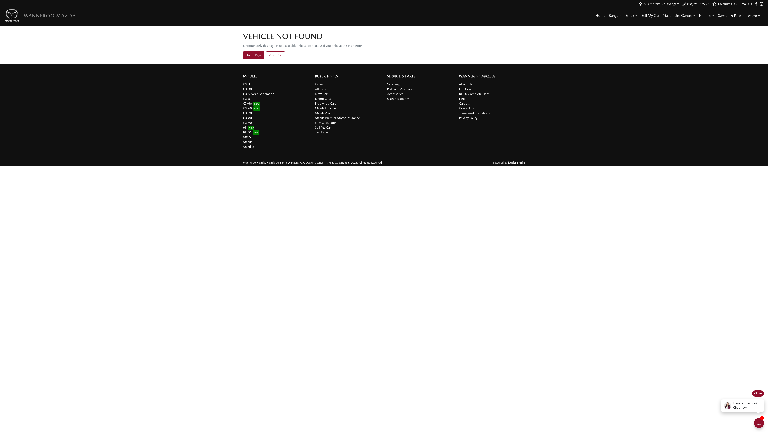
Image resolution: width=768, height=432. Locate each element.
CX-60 (247, 108)
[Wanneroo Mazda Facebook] (757, 4)
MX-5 (247, 137)
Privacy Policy (468, 118)
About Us (465, 84)
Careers (464, 103)
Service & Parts (729, 15)
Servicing (393, 84)
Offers (319, 84)
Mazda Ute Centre (677, 15)
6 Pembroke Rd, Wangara (661, 4)
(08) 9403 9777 (698, 4)
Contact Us (466, 108)
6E (244, 127)
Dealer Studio (516, 162)
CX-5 (246, 99)
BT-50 (247, 132)
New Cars (321, 94)
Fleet (462, 99)
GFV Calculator (325, 123)
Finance (705, 15)
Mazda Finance (325, 108)
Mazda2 (248, 142)
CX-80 (247, 118)
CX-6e (247, 103)
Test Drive (322, 132)
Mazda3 (248, 147)
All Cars (320, 89)
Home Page (254, 55)
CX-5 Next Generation (258, 94)
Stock (629, 15)
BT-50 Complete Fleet (474, 94)
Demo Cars (323, 99)
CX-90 (247, 123)
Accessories (395, 94)
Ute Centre (467, 89)
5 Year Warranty (398, 99)
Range (614, 15)
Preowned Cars (325, 103)
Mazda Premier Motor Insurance (337, 118)
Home (600, 15)
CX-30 (247, 89)
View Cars (275, 55)
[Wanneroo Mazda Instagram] (762, 4)
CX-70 (247, 113)
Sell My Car (650, 15)
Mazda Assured (325, 113)
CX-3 (246, 84)
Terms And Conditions (474, 113)
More (752, 15)
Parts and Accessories (401, 89)
